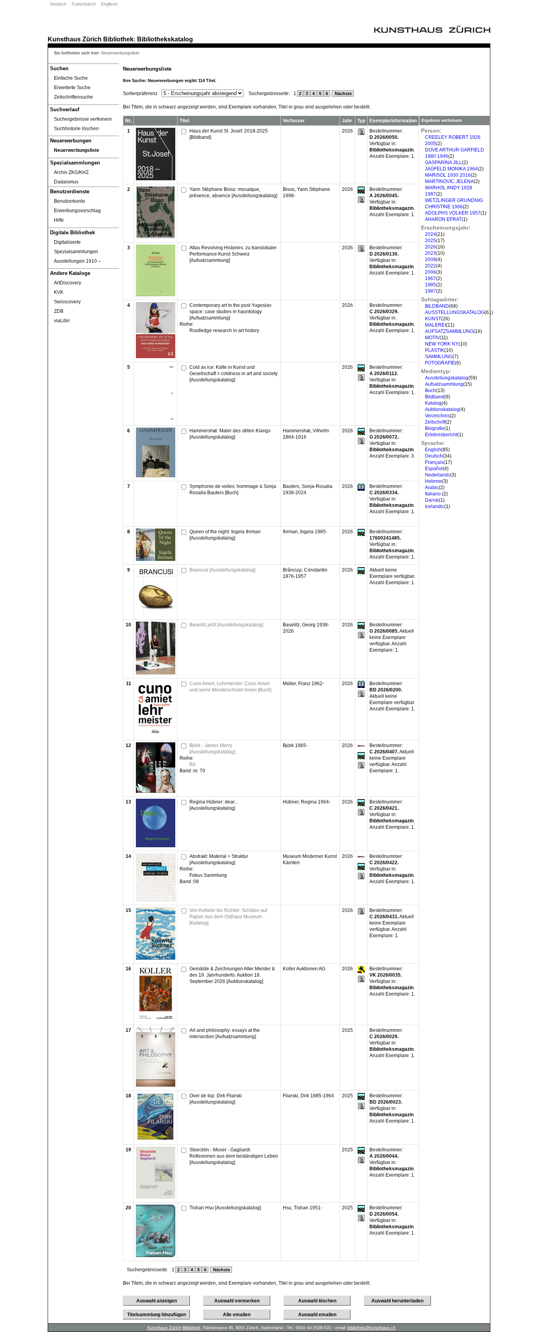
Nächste (343, 93)
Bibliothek (118, 39)
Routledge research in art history (224, 330)
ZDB (58, 311)
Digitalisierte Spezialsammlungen (76, 246)
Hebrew (433, 481)
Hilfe (59, 220)
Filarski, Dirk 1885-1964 (308, 1095)
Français (434, 462)
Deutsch (58, 4)
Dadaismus (66, 182)
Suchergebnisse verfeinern (83, 119)
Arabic (432, 487)
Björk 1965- (295, 745)
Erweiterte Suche (72, 87)
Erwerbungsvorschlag (77, 210)
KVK (58, 292)
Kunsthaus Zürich (75, 39)
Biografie (434, 428)
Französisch (84, 4)
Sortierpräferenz (140, 93)
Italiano (433, 494)
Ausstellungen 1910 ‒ (77, 261)
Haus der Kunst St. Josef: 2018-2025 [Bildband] (228, 134)
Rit (192, 764)
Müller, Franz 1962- (303, 683)
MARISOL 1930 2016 (448, 175)
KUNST (433, 318)
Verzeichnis (437, 415)
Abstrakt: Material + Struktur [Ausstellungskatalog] (218, 859)
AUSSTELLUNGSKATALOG (454, 312)
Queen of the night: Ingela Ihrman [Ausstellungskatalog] (225, 535)
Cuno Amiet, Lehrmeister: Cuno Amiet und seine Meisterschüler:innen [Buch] (230, 687)
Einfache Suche (71, 78)
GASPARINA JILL (443, 162)
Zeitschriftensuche (73, 97)
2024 (430, 234)
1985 (430, 285)
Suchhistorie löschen (76, 128)
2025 (430, 240)
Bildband (434, 397)
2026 (430, 247)
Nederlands (437, 475)
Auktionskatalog (442, 409)
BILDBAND (437, 306)
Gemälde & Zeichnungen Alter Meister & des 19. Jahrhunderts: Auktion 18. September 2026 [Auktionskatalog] (232, 975)
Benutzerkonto (69, 201)
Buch (430, 390)
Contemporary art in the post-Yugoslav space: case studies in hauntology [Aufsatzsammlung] (230, 312)
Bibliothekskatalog (165, 39)
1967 (430, 278)
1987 (430, 291)
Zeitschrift (435, 422)
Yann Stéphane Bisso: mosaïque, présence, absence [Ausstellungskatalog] (233, 192)
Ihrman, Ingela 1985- (305, 531)
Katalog (433, 403)
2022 (430, 266)
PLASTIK (434, 350)
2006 (430, 272)
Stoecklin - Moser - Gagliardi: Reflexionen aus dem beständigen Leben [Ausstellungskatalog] (233, 1156)
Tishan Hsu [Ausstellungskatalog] (225, 1208)
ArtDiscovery (67, 283)
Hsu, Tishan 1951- (302, 1208)
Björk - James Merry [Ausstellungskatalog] (212, 749)
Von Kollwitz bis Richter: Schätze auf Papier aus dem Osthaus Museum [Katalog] (228, 917)
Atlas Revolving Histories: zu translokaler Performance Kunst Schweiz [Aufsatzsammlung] (233, 254)
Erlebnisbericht (441, 434)
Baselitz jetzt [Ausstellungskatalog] (226, 625)
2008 (430, 259)
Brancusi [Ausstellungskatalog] (222, 570)
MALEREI (435, 325)
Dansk (432, 500)
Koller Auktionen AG (304, 968)
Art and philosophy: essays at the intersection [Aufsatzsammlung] (224, 1033)
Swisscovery (67, 302)
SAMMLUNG (439, 356)
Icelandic (434, 506)
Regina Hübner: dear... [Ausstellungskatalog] (213, 805)
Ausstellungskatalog (446, 378)
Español (434, 468)
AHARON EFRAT (443, 219)
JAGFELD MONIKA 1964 (451, 169)
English (433, 449)
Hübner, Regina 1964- (306, 802)
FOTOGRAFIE (440, 363)
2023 (430, 253)
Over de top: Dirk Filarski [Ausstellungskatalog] (215, 1099)
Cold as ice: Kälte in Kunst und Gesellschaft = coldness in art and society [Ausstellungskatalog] (233, 373)
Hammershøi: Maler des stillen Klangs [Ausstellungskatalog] (230, 434)
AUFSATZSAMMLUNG (449, 331)
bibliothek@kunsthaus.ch (371, 1327)
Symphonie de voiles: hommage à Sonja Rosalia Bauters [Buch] (232, 489)
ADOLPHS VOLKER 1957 (452, 213)
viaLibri (62, 320)
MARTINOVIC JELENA (449, 181)
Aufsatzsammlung (444, 384)
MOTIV (432, 337)
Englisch (109, 4)
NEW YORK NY (441, 344)
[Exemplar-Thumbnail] (155, 178)
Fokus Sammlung (208, 875)
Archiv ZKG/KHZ (71, 172)
